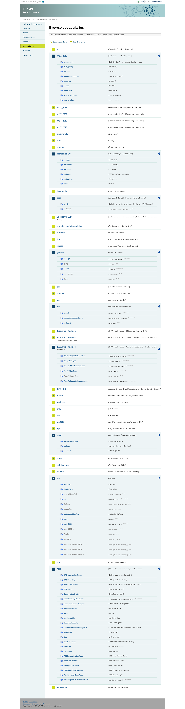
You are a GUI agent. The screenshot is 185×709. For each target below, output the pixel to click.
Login (142, 1)
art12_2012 (62, 56)
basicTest (67, 484)
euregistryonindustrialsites (69, 226)
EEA (33, 2)
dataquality (62, 191)
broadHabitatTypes (71, 441)
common (61, 147)
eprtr (59, 198)
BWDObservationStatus (73, 575)
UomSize (67, 647)
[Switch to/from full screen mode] (149, 2)
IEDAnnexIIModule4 (66, 347)
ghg (59, 287)
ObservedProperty (71, 623)
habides (60, 293)
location (67, 71)
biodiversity (62, 134)
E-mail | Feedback (30, 702)
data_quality (68, 67)
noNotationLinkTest (71, 514)
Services (26, 51)
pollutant (67, 323)
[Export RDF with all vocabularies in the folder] (159, 56)
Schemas (26, 42)
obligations (68, 179)
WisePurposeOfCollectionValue (76, 680)
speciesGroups (69, 451)
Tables (25, 33)
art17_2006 (62, 114)
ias (58, 300)
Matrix (66, 613)
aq (58, 49)
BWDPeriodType (70, 580)
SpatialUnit (68, 632)
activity (66, 204)
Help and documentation (32, 24)
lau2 (59, 415)
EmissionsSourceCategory (74, 604)
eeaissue (67, 174)
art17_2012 (62, 121)
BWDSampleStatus (71, 585)
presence (67, 81)
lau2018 (60, 422)
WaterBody (68, 651)
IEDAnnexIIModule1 (66, 331)
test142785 (68, 524)
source (66, 269)
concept (67, 259)
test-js (66, 519)
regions (67, 446)
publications (63, 465)
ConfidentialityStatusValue (74, 599)
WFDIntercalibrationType (73, 656)
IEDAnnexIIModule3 (66, 337)
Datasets (26, 28)
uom (59, 562)
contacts (67, 160)
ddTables (67, 169)
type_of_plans (69, 100)
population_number (71, 76)
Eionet (33, 19)
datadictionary (63, 154)
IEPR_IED (61, 389)
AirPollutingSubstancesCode (75, 356)
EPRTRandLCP (64, 217)
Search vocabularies (60, 42)
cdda (59, 141)
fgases (60, 246)
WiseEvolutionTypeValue (73, 675)
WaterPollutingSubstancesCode (76, 381)
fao (58, 239)
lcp (58, 428)
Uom (65, 637)
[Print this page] (146, 2)
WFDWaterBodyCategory (73, 670)
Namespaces (28, 55)
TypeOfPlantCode (70, 371)
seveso (60, 472)
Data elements (28, 37)
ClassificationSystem (72, 594)
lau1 (59, 409)
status (66, 184)
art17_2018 (62, 127)
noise (59, 458)
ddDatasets (68, 165)
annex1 (66, 313)
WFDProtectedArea (71, 661)
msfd (59, 435)
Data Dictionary (42, 19)
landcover (61, 402)
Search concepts (79, 42)
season (66, 86)
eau (65, 499)
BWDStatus (68, 589)
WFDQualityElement (71, 665)
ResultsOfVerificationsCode (74, 366)
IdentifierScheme (70, 609)
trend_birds (68, 90)
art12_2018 (62, 108)
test (58, 478)
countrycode (68, 62)
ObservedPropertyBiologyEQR (75, 627)
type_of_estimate (70, 95)
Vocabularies (28, 46)
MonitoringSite (69, 618)
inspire (60, 396)
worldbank (62, 688)
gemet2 (60, 252)
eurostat (61, 233)
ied (58, 307)
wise (59, 569)
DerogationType (70, 361)
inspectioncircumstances (73, 318)
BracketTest (68, 489)
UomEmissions (70, 642)
